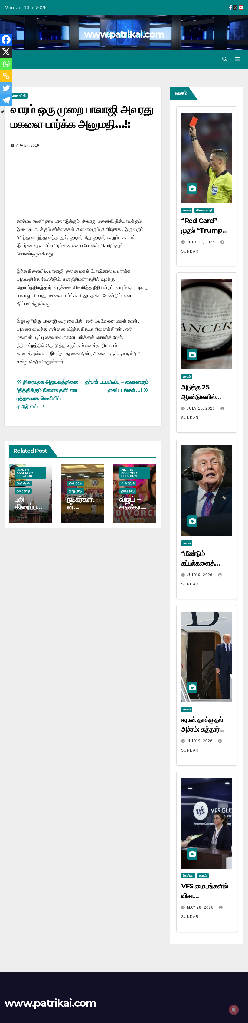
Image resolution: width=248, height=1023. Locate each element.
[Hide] (2, 112)
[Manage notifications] (234, 1010)
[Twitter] (6, 88)
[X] (6, 52)
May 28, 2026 (201, 907)
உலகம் (187, 210)
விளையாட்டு (204, 210)
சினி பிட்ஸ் (19, 95)
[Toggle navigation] (237, 59)
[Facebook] (6, 40)
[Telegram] (6, 100)
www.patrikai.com (124, 34)
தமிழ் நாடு (23, 491)
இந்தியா (188, 875)
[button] (224, 59)
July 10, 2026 (201, 242)
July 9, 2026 (200, 575)
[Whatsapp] (6, 64)
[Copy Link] (6, 76)
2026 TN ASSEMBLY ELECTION (25, 472)
